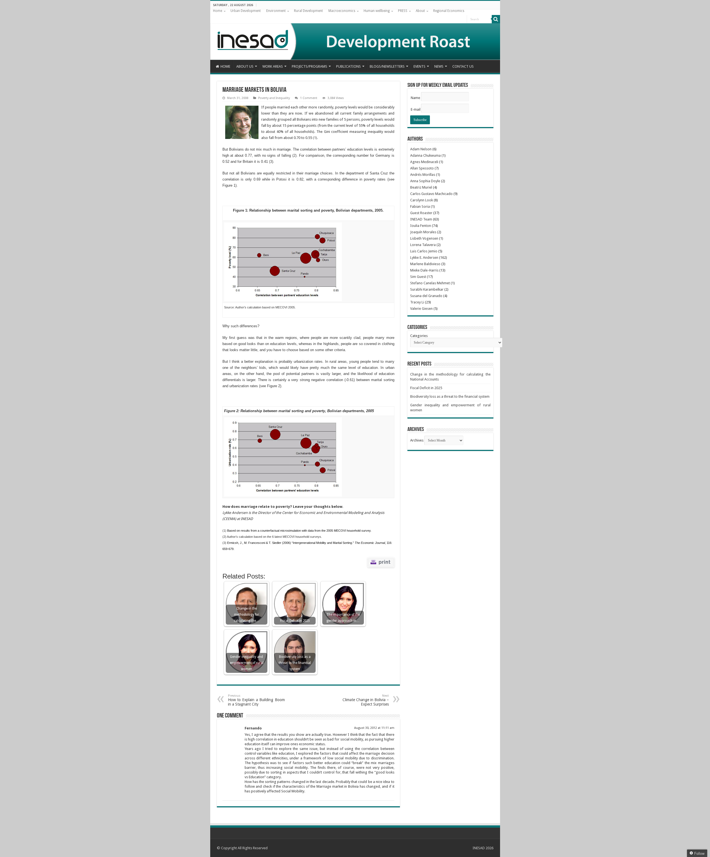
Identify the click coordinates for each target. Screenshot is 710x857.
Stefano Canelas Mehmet (430, 283)
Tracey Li (417, 302)
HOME (225, 66)
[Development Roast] (355, 34)
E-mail (415, 109)
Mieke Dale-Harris (424, 270)
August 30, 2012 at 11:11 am (374, 728)
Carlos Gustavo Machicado (431, 194)
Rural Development (308, 11)
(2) (294, 155)
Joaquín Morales (423, 232)
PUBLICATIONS (348, 66)
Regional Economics (448, 11)
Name (415, 98)
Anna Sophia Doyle (425, 181)
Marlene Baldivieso (425, 264)
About (420, 11)
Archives (417, 440)
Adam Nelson (421, 149)
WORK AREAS (272, 66)
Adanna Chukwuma (425, 155)
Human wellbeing (377, 11)
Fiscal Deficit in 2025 (426, 388)
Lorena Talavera (423, 245)
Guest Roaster (421, 213)
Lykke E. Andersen (424, 257)
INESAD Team (421, 219)
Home (217, 11)
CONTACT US (463, 66)
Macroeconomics (341, 11)
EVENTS (419, 66)
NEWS (438, 66)
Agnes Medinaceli (424, 162)
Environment (276, 11)
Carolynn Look (421, 200)
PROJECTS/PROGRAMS (309, 66)
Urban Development (245, 11)
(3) (271, 161)
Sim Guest (418, 277)
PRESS (402, 11)
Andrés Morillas (422, 175)
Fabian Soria (420, 206)
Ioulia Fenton (420, 226)
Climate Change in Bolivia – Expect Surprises (366, 700)
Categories (419, 336)
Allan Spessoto (422, 168)
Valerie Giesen (421, 308)
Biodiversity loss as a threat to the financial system (450, 396)
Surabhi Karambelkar (426, 289)
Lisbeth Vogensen (424, 238)
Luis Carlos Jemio (423, 251)
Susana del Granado (426, 296)
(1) (315, 138)
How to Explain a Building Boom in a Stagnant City (256, 700)
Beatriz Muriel (421, 187)
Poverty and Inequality (274, 98)
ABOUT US (244, 66)
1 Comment (308, 98)
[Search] (496, 19)
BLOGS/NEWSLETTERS (387, 66)
